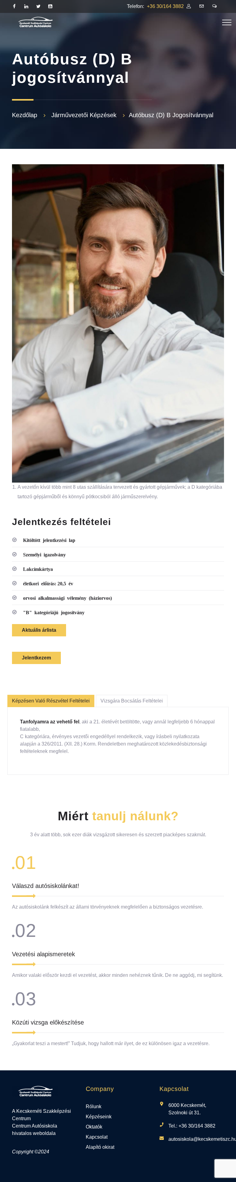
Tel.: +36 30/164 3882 (191, 1125)
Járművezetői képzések (83, 115)
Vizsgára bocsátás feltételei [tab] (131, 700)
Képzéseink (99, 1116)
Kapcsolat (97, 1137)
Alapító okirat (100, 1147)
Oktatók (94, 1126)
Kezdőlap (24, 115)
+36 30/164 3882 (165, 6)
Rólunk (93, 1106)
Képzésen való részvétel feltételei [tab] (51, 700)
